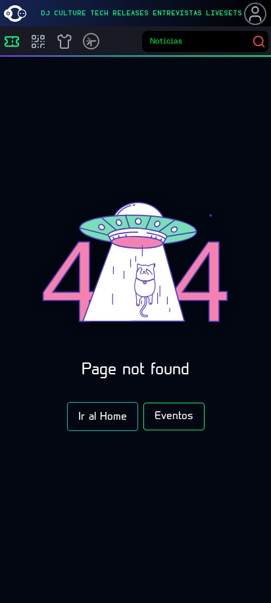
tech (99, 13)
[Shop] (64, 41)
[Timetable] (91, 41)
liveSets (224, 13)
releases (130, 13)
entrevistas (177, 13)
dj (45, 13)
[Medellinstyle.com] (15, 13)
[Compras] (38, 41)
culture (70, 13)
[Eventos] (12, 41)
